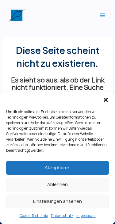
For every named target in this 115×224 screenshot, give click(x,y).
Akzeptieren (58, 167)
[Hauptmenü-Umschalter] (102, 15)
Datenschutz (62, 215)
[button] (106, 100)
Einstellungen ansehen (57, 201)
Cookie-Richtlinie (34, 215)
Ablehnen (57, 184)
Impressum (86, 215)
